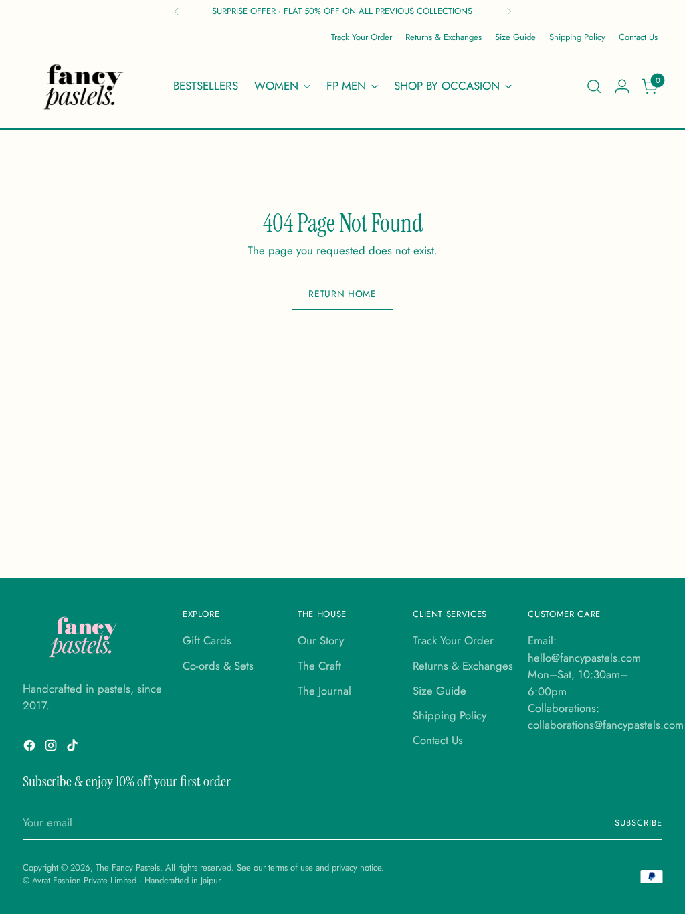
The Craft (319, 666)
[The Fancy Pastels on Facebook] (31, 748)
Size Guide (439, 690)
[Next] (509, 11)
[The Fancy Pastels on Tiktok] (74, 748)
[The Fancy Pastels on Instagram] (52, 748)
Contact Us (438, 740)
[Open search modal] (594, 86)
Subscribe (638, 822)
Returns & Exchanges (463, 666)
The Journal (324, 690)
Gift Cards (207, 640)
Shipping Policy (449, 715)
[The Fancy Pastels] (84, 86)
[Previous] (176, 11)
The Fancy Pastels (128, 867)
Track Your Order (453, 640)
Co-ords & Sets (218, 666)
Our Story (321, 640)
